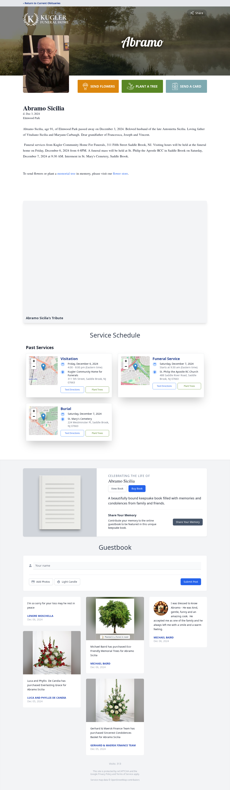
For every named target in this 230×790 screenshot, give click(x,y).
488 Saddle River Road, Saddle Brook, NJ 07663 (178, 377)
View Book (117, 488)
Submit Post (191, 581)
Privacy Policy (105, 774)
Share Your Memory (188, 522)
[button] (43, 367)
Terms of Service (124, 774)
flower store (120, 173)
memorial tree (66, 173)
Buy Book (137, 488)
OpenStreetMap (119, 779)
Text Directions (72, 389)
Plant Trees (97, 389)
